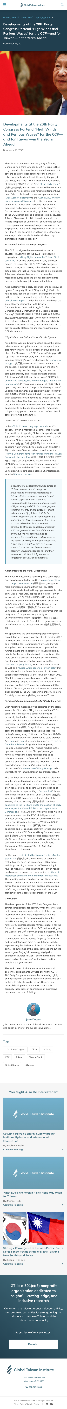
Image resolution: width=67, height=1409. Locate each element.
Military (47, 1049)
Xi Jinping (29, 1065)
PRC (7, 1057)
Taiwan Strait (36, 1057)
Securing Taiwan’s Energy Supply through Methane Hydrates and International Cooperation (29, 1137)
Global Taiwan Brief (22, 17)
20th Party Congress (15, 1049)
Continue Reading (13, 1149)
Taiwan (19, 1057)
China (35, 1049)
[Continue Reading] (62, 1149)
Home (6, 17)
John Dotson (33, 1019)
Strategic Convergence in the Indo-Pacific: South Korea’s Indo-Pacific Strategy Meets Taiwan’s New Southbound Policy (33, 1251)
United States (12, 1065)
